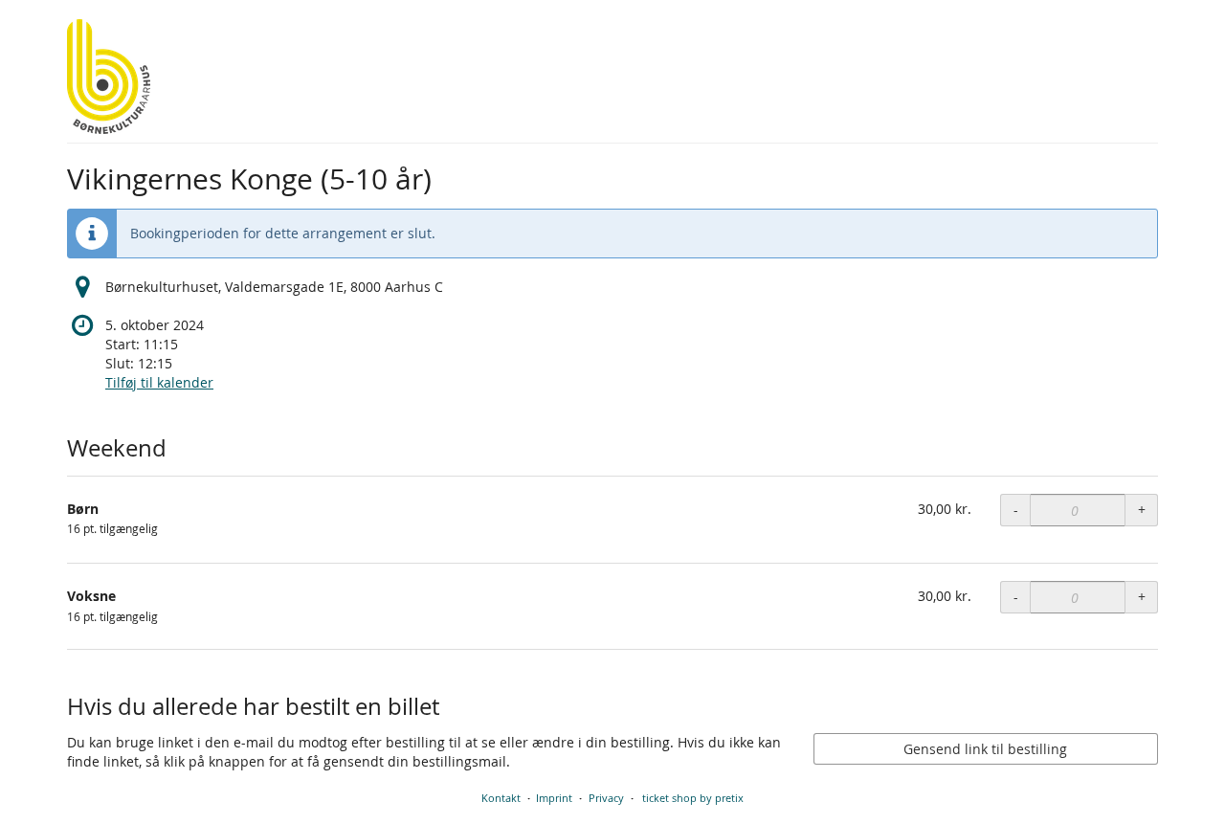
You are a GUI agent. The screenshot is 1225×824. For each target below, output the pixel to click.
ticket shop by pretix (693, 798)
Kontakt (501, 798)
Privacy (606, 798)
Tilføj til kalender (159, 382)
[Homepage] (108, 76)
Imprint (554, 798)
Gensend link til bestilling (985, 749)
